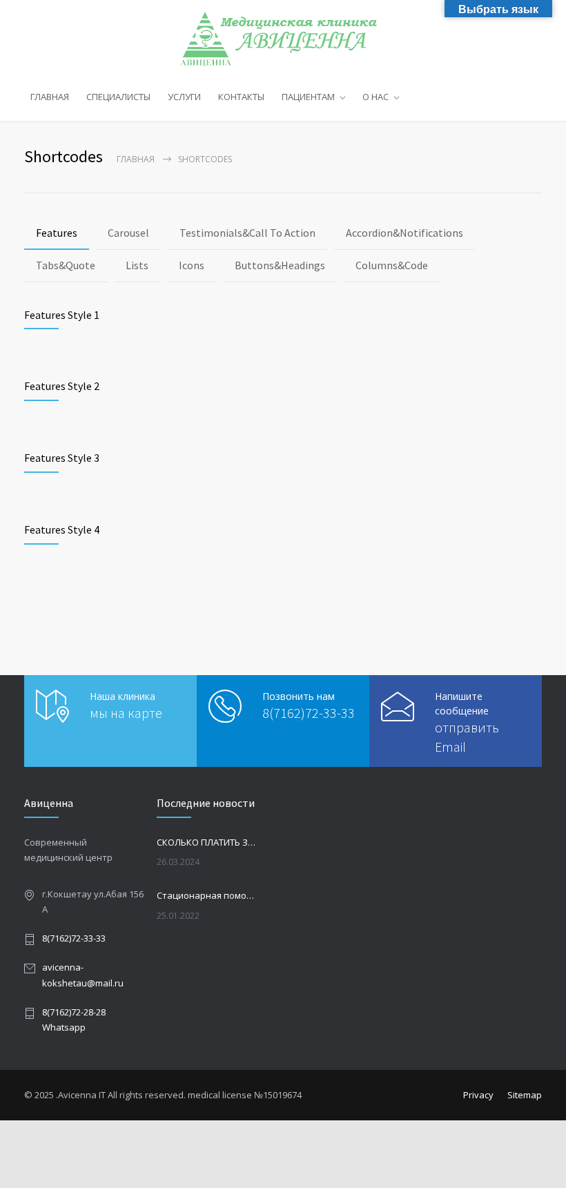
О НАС (375, 96)
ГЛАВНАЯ (49, 96)
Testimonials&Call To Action (247, 233)
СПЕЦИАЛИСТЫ (118, 96)
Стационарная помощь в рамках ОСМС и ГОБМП (208, 895)
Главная (136, 159)
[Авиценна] (283, 39)
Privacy (478, 1095)
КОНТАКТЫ (241, 96)
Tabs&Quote (65, 265)
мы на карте (126, 712)
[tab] (56, 233)
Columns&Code (391, 265)
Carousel (128, 233)
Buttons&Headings (280, 265)
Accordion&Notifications (404, 233)
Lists (137, 265)
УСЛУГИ (184, 96)
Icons (191, 265)
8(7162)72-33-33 (308, 712)
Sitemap (524, 1095)
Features (56, 233)
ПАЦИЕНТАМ (308, 96)
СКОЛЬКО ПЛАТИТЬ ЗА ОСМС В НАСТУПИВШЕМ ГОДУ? (208, 842)
